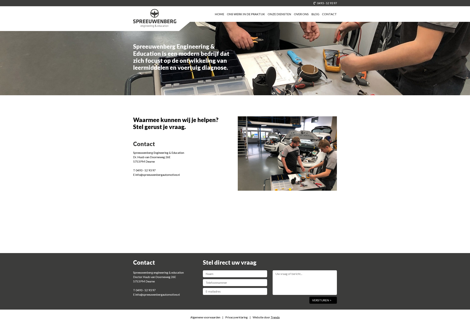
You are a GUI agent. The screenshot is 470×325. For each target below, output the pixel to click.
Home (219, 14)
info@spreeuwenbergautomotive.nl (157, 174)
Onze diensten (279, 14)
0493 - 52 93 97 (327, 3)
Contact (329, 14)
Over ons (301, 14)
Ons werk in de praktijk (246, 14)
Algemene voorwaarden (205, 317)
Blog (315, 14)
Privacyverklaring (236, 317)
